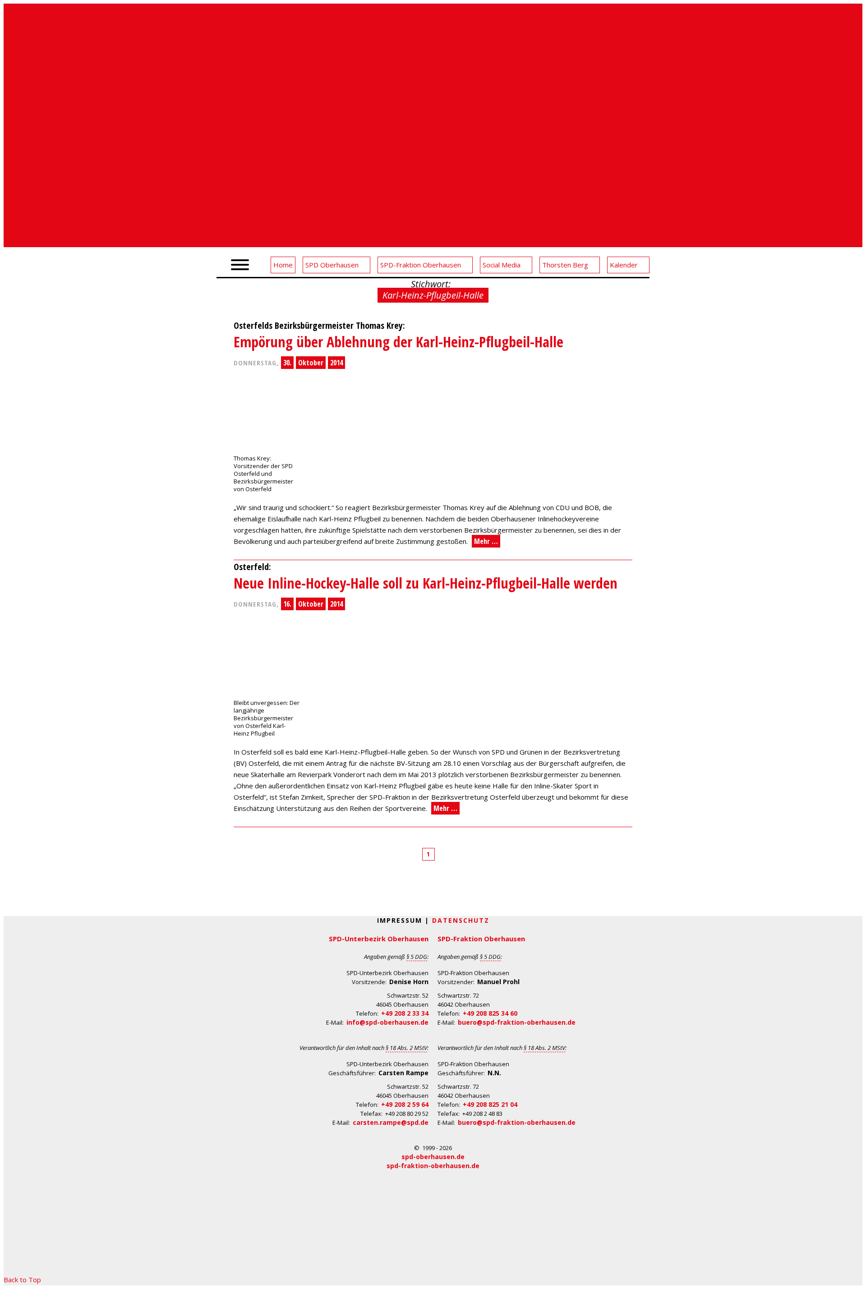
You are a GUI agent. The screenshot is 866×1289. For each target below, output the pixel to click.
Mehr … (486, 541)
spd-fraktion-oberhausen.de (433, 1165)
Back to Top (22, 1279)
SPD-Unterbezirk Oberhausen (378, 938)
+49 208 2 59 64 (404, 1104)
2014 (336, 363)
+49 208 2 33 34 (404, 1013)
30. (287, 363)
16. (287, 604)
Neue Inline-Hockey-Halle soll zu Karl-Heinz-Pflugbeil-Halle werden (425, 583)
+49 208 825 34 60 (490, 1013)
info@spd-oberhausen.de (387, 1022)
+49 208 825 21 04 (490, 1104)
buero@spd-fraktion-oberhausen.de (517, 1022)
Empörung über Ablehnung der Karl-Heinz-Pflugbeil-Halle (398, 341)
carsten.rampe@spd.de (390, 1122)
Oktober (310, 363)
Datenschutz (460, 920)
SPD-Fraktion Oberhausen (481, 938)
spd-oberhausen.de (433, 1156)
